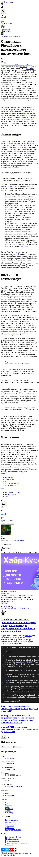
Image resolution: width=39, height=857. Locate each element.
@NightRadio (20, 540)
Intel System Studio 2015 (20, 307)
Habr (13, 855)
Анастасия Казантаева (13, 786)
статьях (16, 186)
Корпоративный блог (13, 837)
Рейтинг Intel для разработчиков (21, 115)
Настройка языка (7, 853)
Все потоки (8, 2)
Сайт (3, 524)
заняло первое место (29, 113)
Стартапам (9, 845)
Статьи (7, 803)
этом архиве (15, 329)
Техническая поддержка (22, 853)
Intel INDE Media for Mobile (24, 143)
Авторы (8, 811)
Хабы (7, 807)
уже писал (23, 67)
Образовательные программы (16, 843)
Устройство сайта (11, 820)
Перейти (4, 603)
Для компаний (10, 824)
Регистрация (10, 795)
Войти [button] (3, 13)
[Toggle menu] (2, 2)
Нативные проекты (12, 841)
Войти (7, 794)
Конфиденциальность (13, 830)
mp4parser (24, 246)
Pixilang (18, 254)
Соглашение (9, 828)
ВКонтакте (10, 524)
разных (10, 186)
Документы (9, 826)
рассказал (28, 636)
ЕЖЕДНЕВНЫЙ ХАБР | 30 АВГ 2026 (15, 608)
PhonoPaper (30, 69)
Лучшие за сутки (7, 747)
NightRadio (5, 36)
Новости (8, 805)
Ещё (7, 737)
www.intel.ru (9, 758)
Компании (9, 809)
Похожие (17, 747)
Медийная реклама (12, 839)
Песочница (9, 813)
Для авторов (9, 822)
